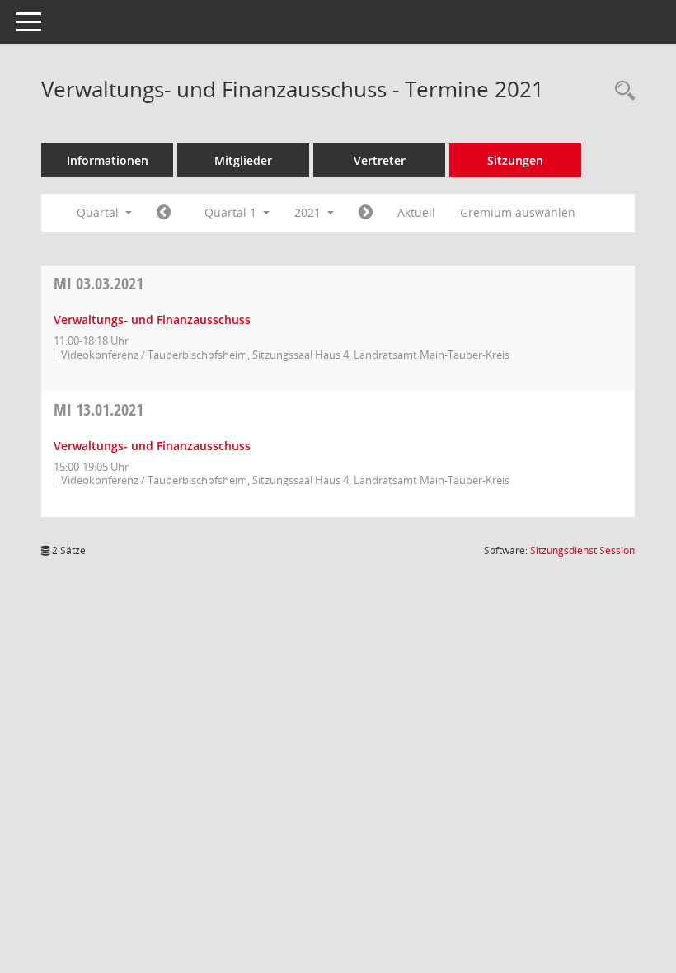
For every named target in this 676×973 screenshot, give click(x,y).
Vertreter (380, 160)
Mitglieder (243, 160)
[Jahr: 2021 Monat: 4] (365, 213)
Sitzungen (515, 160)
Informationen (107, 160)
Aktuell (416, 212)
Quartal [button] (99, 212)
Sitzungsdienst (582, 550)
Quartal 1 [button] (232, 212)
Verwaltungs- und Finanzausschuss (152, 319)
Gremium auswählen (517, 212)
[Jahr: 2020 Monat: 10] (163, 213)
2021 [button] (309, 212)
